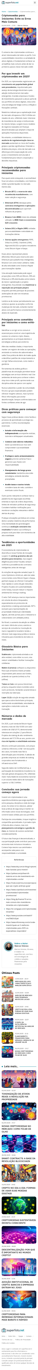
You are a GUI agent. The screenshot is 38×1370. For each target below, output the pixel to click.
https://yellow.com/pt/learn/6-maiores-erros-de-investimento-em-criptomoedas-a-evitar (20, 876)
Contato (29, 1336)
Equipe (20, 1336)
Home (4, 12)
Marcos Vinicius (23, 25)
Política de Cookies (8, 1343)
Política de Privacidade (23, 1340)
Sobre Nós (12, 1336)
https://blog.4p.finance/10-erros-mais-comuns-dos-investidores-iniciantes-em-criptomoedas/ (19, 902)
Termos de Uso (7, 1340)
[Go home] (11, 2)
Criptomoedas (13, 12)
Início (3, 1336)
